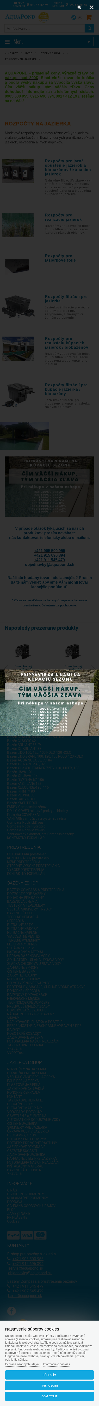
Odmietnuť (49, 1396)
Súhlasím (49, 1374)
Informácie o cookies (56, 1364)
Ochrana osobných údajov (22, 1364)
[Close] (92, 7)
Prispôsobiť (49, 1385)
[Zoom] (80, 7)
